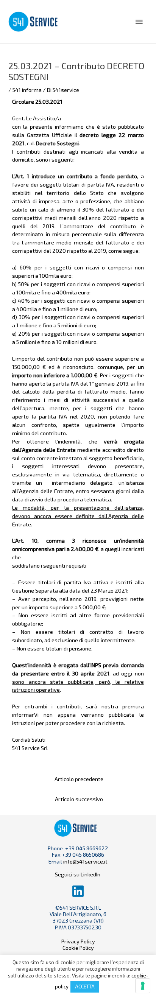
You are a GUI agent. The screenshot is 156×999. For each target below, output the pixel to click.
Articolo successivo (79, 798)
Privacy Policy (78, 941)
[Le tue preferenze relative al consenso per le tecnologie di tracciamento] (143, 986)
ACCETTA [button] (85, 986)
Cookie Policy (78, 947)
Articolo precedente (79, 778)
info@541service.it (85, 861)
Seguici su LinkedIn (78, 874)
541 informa (27, 89)
